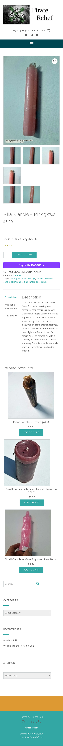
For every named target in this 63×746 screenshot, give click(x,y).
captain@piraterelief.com (31, 737)
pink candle (29, 281)
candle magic (28, 278)
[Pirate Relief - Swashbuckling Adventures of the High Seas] (31, 14)
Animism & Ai (10, 640)
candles (40, 278)
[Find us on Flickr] (37, 35)
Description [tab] (11, 297)
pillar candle (17, 281)
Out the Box (37, 716)
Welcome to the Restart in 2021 (19, 645)
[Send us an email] (26, 35)
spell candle (42, 281)
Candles (17, 275)
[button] (31, 43)
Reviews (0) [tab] (11, 315)
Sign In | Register (21, 30)
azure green (15, 278)
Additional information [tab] (11, 306)
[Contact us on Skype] (32, 35)
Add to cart (24, 254)
